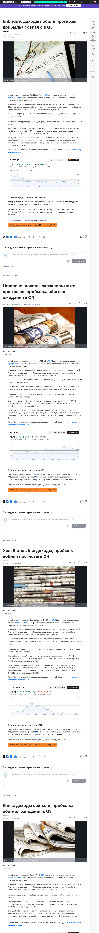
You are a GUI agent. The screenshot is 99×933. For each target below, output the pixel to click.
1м (18, 170)
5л (27, 170)
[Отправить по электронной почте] (39, 236)
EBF (42, 875)
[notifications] (91, 2)
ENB (45, 95)
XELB (54, 620)
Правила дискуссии (8, 266)
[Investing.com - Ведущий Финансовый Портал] (10, 2)
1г (24, 170)
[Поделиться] (70, 33)
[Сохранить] (74, 33)
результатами (14, 98)
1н (14, 170)
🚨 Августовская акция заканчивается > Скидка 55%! (50, 2)
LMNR (49, 361)
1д (11, 170)
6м (21, 170)
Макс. (31, 170)
